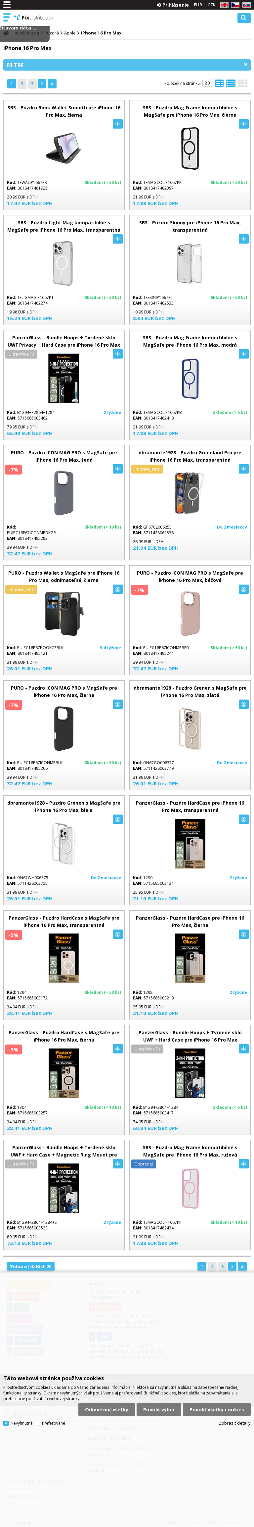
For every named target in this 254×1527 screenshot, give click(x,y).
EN (223, 5)
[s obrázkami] (230, 85)
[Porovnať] (118, 124)
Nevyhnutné (22, 1423)
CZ (234, 5)
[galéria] (242, 85)
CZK (212, 5)
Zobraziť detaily (235, 1423)
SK (245, 5)
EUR (198, 5)
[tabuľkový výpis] (219, 85)
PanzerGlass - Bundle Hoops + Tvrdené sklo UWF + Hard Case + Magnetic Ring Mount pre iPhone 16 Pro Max (64, 1154)
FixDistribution (34, 17)
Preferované (53, 1423)
